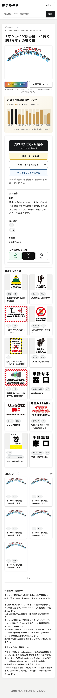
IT (16, 27)
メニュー (49, 5)
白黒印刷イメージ (40, 84)
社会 (12, 230)
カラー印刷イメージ (16, 84)
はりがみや (10, 5)
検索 (50, 14)
